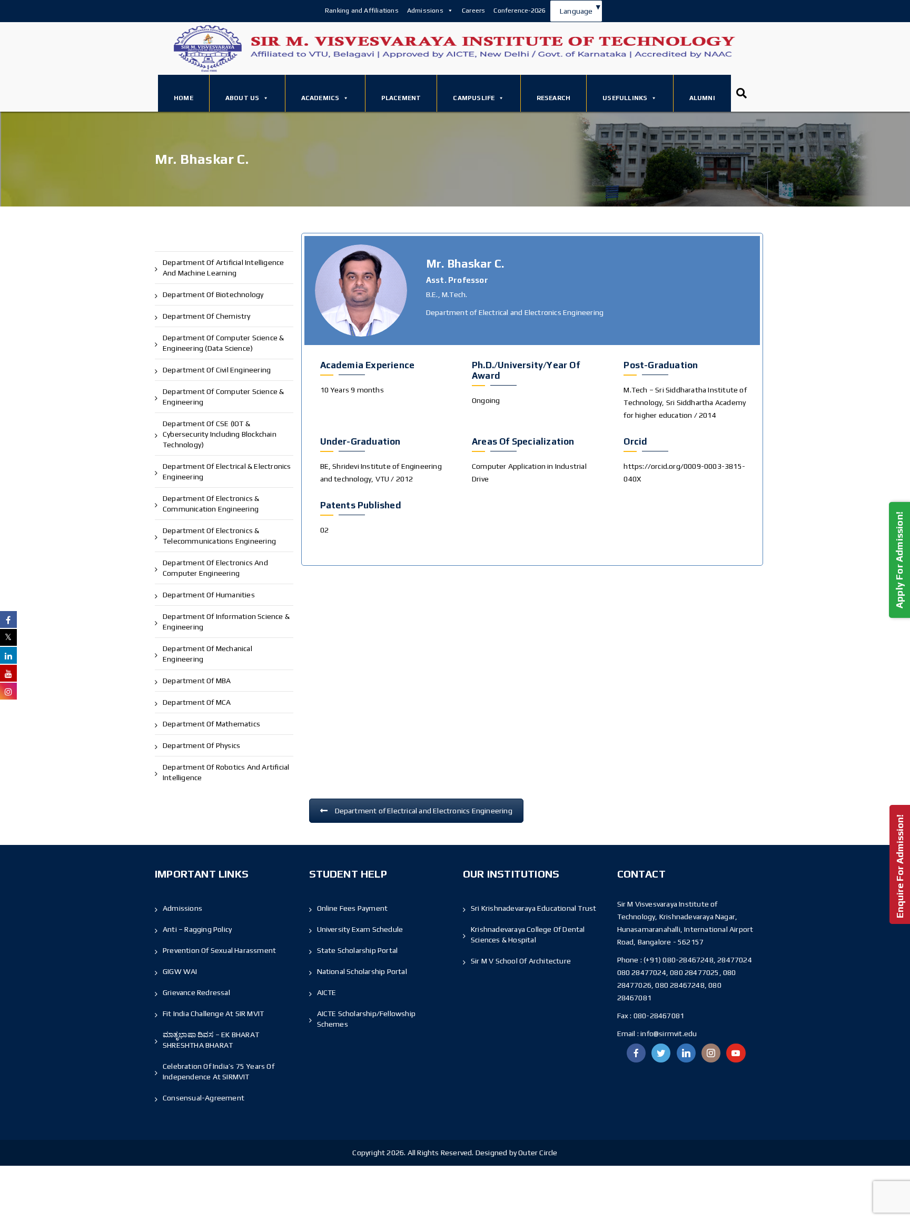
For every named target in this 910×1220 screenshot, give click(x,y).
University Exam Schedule (360, 929)
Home (183, 98)
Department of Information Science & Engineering (226, 621)
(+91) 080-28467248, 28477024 (698, 960)
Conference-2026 (519, 10)
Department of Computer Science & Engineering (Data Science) (223, 342)
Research (554, 98)
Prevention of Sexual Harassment (219, 950)
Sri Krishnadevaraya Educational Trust (533, 908)
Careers (473, 10)
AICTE (327, 992)
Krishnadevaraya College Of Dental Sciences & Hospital (528, 934)
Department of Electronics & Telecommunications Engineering (219, 535)
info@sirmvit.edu (668, 1033)
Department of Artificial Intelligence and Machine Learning (223, 267)
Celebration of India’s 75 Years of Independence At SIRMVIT (218, 1071)
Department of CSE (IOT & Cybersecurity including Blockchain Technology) (219, 434)
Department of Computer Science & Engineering (223, 396)
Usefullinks (624, 98)
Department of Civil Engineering (217, 370)
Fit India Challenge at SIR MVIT (213, 1013)
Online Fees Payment (352, 908)
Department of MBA (197, 680)
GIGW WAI (180, 971)
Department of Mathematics (211, 724)
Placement (401, 98)
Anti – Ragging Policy (197, 929)
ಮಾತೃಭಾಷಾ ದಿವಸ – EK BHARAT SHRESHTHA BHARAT (211, 1039)
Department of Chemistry (207, 316)
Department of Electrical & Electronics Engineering (227, 471)
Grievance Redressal (196, 992)
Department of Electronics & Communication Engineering (211, 503)
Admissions (425, 10)
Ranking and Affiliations (362, 10)
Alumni (702, 98)
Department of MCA (197, 702)
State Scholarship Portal (357, 950)
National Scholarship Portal (362, 971)
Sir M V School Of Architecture (521, 961)
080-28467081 (659, 1015)
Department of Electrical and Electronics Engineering (423, 810)
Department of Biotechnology (213, 294)
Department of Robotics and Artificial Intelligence (226, 772)
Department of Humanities (209, 595)
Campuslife (473, 98)
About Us (242, 98)
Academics (320, 98)
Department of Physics (201, 745)
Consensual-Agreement (203, 1098)
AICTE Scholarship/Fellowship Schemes (366, 1018)
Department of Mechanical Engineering (207, 653)
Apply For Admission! (899, 559)
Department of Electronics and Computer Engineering (215, 567)
